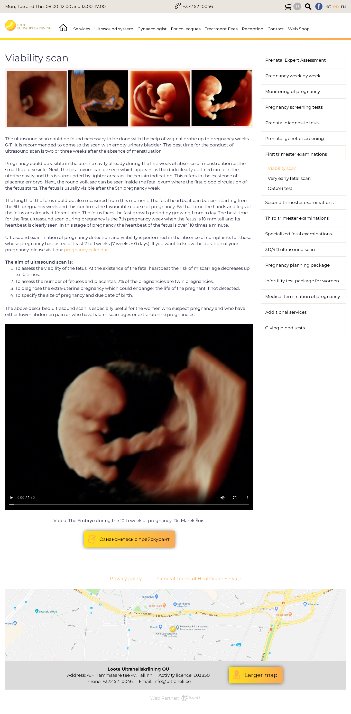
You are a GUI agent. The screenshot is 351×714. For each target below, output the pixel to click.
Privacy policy (126, 578)
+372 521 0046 (198, 6)
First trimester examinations (296, 154)
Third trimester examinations (297, 218)
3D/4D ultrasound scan (290, 249)
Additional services (286, 312)
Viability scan (282, 168)
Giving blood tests (285, 327)
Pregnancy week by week (292, 75)
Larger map (261, 675)
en (336, 6)
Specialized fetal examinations (298, 233)
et (328, 6)
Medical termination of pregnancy (302, 296)
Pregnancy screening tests (294, 107)
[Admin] (1, 3)
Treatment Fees (221, 28)
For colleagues (186, 28)
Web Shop (299, 28)
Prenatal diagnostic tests (292, 122)
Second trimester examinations (299, 202)
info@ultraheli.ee (172, 681)
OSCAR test (280, 188)
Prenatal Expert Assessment (295, 60)
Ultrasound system (113, 28)
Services (81, 28)
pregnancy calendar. (86, 249)
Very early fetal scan (289, 178)
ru (343, 6)
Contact (275, 28)
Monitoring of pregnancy (292, 91)
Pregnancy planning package (297, 265)
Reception (252, 28)
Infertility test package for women (302, 280)
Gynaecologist (152, 28)
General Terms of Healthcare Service (199, 578)
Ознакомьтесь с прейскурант (134, 539)
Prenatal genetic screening (294, 138)
